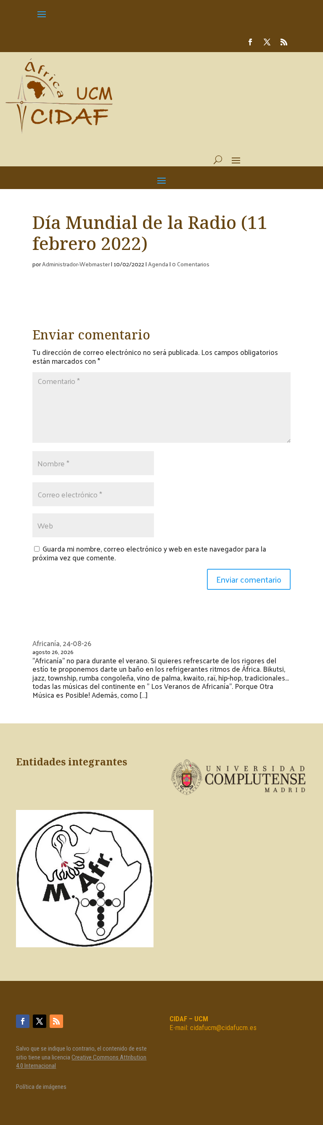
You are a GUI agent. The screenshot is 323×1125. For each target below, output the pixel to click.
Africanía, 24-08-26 (61, 643)
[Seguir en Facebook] (250, 42)
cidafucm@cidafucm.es (223, 1027)
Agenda (158, 264)
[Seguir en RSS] (284, 42)
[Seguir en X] (267, 42)
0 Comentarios (190, 264)
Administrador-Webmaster (76, 264)
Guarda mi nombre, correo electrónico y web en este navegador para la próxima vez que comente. (149, 552)
